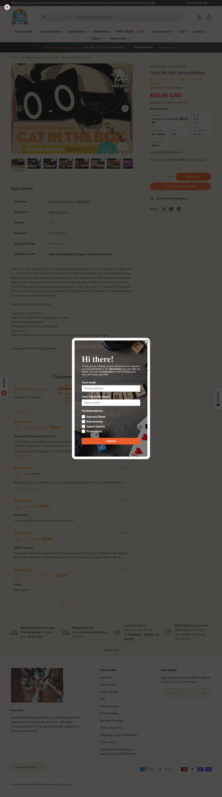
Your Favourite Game (95, 396)
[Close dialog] (147, 341)
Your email (89, 382)
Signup (111, 441)
